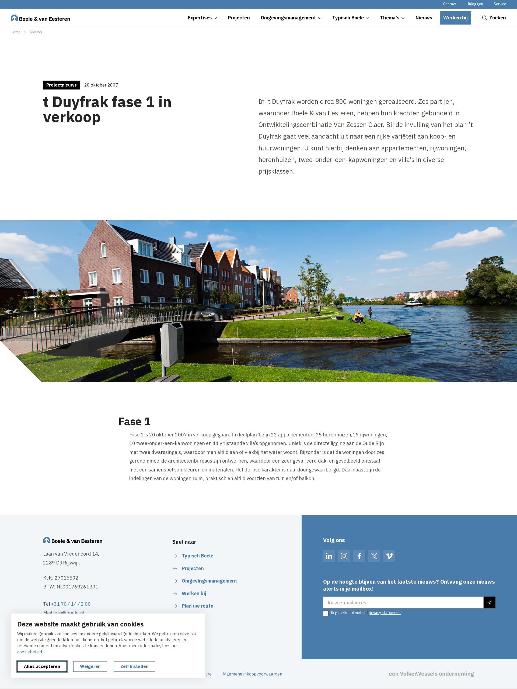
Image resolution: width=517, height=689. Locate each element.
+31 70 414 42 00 (71, 604)
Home (15, 32)
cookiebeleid (29, 651)
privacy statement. (385, 612)
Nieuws (36, 32)
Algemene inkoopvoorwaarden (252, 674)
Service (500, 4)
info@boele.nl (68, 613)
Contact (450, 4)
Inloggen (475, 4)
